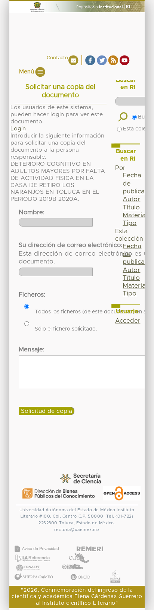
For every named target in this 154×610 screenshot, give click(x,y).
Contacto (57, 58)
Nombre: (31, 212)
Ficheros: (32, 295)
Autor (131, 199)
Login (18, 129)
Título (131, 207)
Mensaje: (31, 350)
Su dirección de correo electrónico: (70, 245)
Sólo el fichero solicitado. (66, 329)
